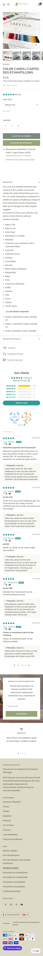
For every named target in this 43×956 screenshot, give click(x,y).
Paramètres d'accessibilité (14, 886)
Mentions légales (10, 851)
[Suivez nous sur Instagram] (11, 904)
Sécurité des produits (12, 339)
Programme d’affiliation (13, 839)
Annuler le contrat (10, 868)
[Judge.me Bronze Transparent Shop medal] (26, 417)
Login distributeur (10, 834)
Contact (6, 806)
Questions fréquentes (12, 802)
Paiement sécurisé (15, 360)
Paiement (7, 820)
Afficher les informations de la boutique (20, 159)
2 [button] (18, 665)
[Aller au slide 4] (24, 753)
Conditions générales (12, 891)
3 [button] (22, 665)
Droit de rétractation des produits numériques (16, 861)
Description (8, 182)
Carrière (6, 811)
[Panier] (39, 4)
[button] (9, 94)
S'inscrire (7, 830)
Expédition (7, 816)
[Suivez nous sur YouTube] (21, 904)
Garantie (11, 348)
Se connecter (8, 825)
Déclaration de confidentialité (15, 872)
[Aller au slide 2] (20, 753)
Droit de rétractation (11, 855)
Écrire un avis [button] (21, 403)
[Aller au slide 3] (22, 753)
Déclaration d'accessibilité (14, 882)
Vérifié (20, 425)
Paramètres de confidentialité (15, 877)
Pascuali (6, 64)
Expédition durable (15, 354)
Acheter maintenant (21, 143)
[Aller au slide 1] (18, 753)
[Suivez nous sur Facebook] (5, 904)
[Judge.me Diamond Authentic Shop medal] (14, 417)
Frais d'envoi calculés (21, 81)
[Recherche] (8, 4)
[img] (8, 438)
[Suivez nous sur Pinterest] (16, 904)
